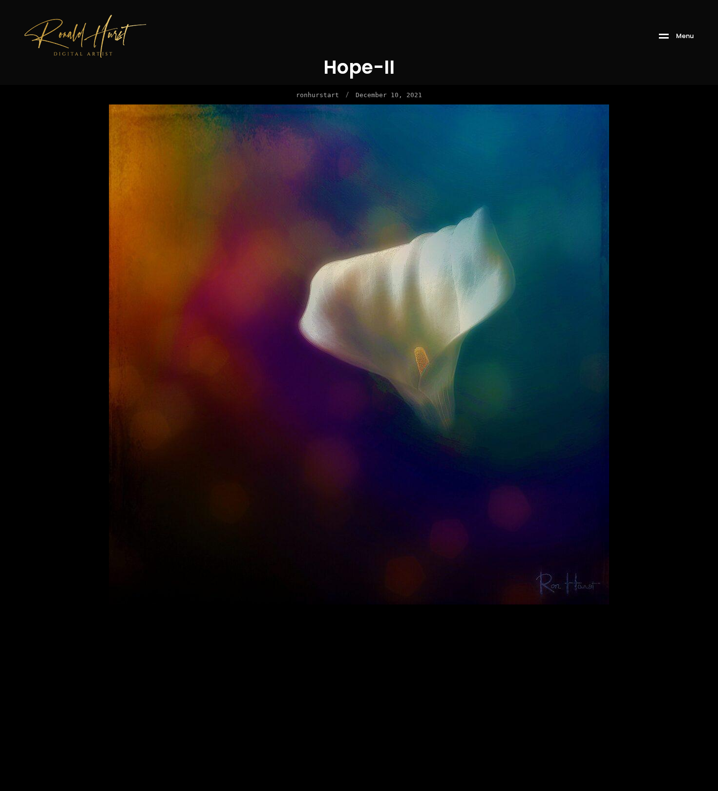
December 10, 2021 (389, 95)
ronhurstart (317, 95)
